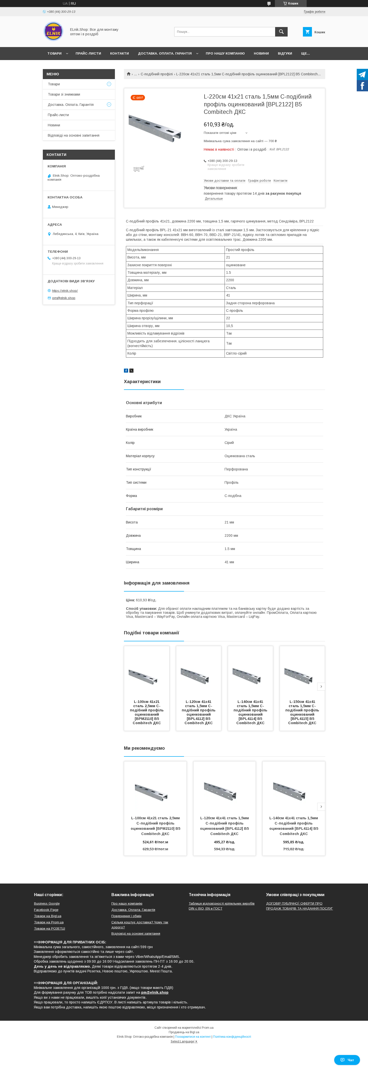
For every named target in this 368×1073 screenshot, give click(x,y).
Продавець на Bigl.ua (184, 1032)
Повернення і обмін (126, 916)
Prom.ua (208, 1027)
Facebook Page (46, 910)
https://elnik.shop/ (65, 291)
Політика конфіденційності (232, 1036)
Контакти (119, 53)
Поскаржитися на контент (193, 1036)
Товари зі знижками (64, 94)
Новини (261, 53)
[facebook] (126, 371)
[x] (131, 371)
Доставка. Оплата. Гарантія (165, 53)
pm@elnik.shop (63, 298)
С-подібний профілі (157, 74)
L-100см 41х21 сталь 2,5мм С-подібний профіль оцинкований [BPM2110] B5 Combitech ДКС (147, 712)
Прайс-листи (88, 53)
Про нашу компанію (225, 53)
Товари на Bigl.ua (47, 916)
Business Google (47, 903)
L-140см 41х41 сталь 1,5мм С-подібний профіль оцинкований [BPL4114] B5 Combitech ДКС (251, 712)
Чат (351, 1060)
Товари (54, 53)
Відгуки (285, 53)
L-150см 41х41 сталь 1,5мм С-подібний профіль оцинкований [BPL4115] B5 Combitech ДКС (302, 712)
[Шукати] (281, 32)
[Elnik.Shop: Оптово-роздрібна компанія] (53, 41)
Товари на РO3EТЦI (49, 928)
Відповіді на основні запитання (73, 135)
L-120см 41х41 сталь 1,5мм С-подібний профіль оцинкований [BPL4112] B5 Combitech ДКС (199, 712)
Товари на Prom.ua (49, 922)
